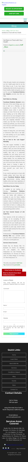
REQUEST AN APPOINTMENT (14, 8)
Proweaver (18, 454)
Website (5, 318)
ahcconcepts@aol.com (13, 417)
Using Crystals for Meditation (12, 270)
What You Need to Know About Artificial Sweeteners (12, 274)
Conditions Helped (14, 372)
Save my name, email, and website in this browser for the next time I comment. (14, 327)
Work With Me (14, 363)
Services (14, 368)
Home (14, 355)
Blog (14, 376)
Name (5, 305)
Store (14, 385)
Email (5, 311)
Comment (6, 288)
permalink (17, 265)
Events (14, 381)
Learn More (14, 359)
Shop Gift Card (14, 13)
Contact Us (14, 389)
